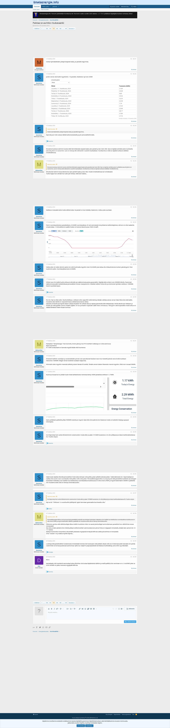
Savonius (36, 25)
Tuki (133, 719)
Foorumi (37, 6)
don (39, 570)
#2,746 (134, 207)
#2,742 (134, 74)
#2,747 (134, 222)
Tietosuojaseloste (126, 719)
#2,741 (134, 59)
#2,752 (134, 356)
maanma (39, 68)
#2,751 (134, 341)
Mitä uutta (45, 6)
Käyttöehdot (117, 719)
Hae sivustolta (45, 9)
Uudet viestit (36, 9)
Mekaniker (39, 170)
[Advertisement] (85, 43)
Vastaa (134, 69)
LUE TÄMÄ (100, 13)
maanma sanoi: (51, 129)
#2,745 (134, 161)
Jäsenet (55, 6)
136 (47, 28)
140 (60, 28)
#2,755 (134, 432)
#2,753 (134, 371)
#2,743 (134, 125)
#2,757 (134, 497)
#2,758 (134, 517)
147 (66, 28)
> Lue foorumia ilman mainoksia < (46, 490)
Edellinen (37, 28)
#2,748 (134, 264)
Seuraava (71, 28)
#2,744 (134, 146)
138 (53, 28)
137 (50, 28)
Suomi (36, 719)
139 (57, 28)
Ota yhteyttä (109, 719)
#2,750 (134, 297)
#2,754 (134, 417)
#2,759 (134, 545)
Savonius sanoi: (51, 164)
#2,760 (134, 561)
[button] (50, 6)
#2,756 (134, 474)
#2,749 (134, 279)
